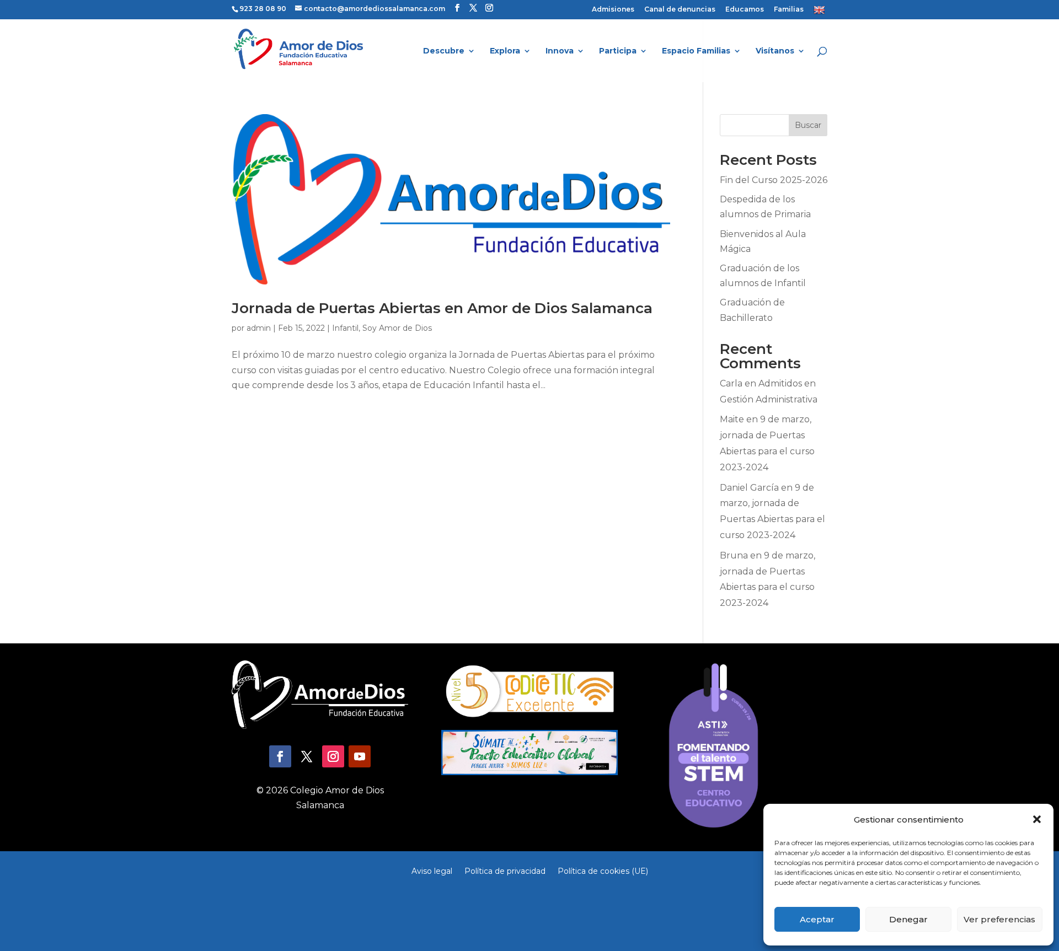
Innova (559, 51)
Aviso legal (431, 870)
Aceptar (817, 919)
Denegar (908, 919)
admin (259, 328)
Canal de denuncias (679, 9)
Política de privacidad (504, 870)
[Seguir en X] (307, 756)
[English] (820, 12)
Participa (618, 51)
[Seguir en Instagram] (333, 756)
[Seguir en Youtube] (360, 756)
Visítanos (775, 51)
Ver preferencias (999, 919)
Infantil (345, 328)
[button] (1036, 819)
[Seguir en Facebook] (280, 756)
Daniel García (749, 487)
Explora (505, 51)
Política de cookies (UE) (603, 870)
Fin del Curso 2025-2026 (773, 180)
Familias (789, 9)
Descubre (443, 51)
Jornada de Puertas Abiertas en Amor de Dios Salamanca (442, 308)
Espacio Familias (696, 51)
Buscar (808, 125)
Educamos (744, 9)
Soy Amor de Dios (397, 328)
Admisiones (613, 9)
